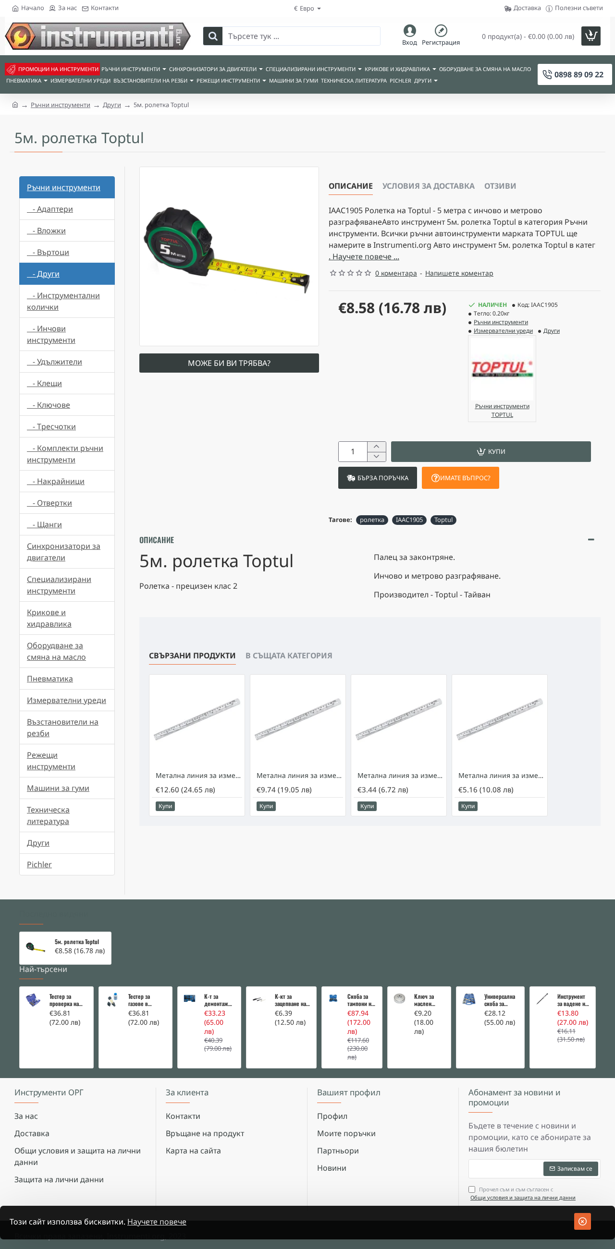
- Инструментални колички (63, 301)
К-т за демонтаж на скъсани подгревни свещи (217, 1000)
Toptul (443, 519)
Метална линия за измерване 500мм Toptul (300, 775)
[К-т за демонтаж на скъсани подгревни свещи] (190, 999)
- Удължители (54, 361)
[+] (376, 447)
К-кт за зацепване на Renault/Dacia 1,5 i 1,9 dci (291, 1000)
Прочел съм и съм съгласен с (523, 1193)
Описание (351, 186)
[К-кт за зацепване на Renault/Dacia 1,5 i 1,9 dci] (259, 999)
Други (112, 104)
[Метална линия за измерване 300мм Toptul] (500, 722)
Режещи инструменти (51, 761)
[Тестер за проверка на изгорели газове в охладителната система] (33, 1000)
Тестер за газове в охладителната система (146, 1000)
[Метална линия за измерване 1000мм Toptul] (197, 722)
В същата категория (289, 655)
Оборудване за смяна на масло (56, 651)
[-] (376, 457)
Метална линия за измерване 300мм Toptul (501, 775)
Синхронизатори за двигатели (63, 552)
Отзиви (500, 186)
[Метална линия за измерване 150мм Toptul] (399, 722)
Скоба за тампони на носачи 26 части (360, 1000)
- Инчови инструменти (51, 334)
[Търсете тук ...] (212, 36)
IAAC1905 (409, 519)
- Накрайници (56, 481)
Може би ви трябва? (229, 363)
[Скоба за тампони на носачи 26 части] (333, 998)
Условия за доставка (428, 186)
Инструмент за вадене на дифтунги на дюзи (572, 1000)
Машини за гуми (58, 788)
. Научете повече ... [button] (364, 256)
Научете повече (156, 1221)
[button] (491, 451)
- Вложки (46, 230)
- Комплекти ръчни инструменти (65, 454)
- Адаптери (50, 209)
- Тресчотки (51, 426)
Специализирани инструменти (59, 585)
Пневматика (50, 678)
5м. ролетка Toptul (77, 942)
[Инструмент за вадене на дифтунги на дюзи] (542, 999)
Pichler (39, 864)
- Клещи (44, 383)
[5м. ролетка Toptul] (35, 948)
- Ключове (48, 405)
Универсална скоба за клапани (499, 1000)
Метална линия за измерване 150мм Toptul (400, 775)
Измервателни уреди (66, 700)
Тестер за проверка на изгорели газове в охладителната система (67, 1000)
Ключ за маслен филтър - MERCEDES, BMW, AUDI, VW (427, 1000)
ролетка (372, 519)
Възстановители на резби (62, 727)
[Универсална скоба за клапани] (469, 999)
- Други (43, 273)
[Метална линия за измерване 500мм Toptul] (298, 722)
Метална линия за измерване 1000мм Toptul (199, 775)
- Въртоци (48, 252)
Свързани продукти (192, 655)
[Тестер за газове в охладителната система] (112, 1000)
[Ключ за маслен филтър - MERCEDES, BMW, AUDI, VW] (400, 999)
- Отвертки (49, 502)
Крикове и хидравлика (49, 618)
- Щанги (44, 524)
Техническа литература (48, 815)
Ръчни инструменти (60, 104)
